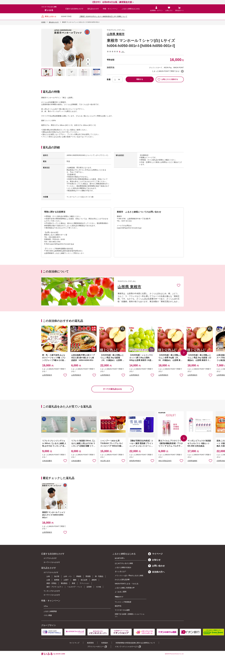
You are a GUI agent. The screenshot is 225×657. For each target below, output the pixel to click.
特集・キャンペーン (110, 9)
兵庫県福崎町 (192, 461)
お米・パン (68, 576)
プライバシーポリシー (95, 646)
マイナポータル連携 (122, 610)
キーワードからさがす (52, 562)
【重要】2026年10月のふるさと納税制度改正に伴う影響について (103, 16)
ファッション (84, 583)
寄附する (139, 79)
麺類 (74, 580)
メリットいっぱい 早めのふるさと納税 (129, 575)
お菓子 (66, 580)
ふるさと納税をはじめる (131, 9)
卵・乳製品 (99, 576)
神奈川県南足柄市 (165, 461)
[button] (183, 352)
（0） (123, 52)
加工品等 (84, 580)
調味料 (94, 580)
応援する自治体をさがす (74, 9)
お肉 (48, 576)
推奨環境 (90, 643)
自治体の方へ (158, 572)
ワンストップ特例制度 (123, 602)
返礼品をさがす (93, 9)
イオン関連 (48, 615)
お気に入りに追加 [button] (65, 375)
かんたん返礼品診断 (122, 579)
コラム (46, 606)
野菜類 (88, 576)
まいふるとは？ (120, 571)
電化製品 (64, 583)
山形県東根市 (47, 375)
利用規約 (104, 643)
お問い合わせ (158, 566)
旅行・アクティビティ (55, 587)
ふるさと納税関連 (50, 611)
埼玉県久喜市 (105, 461)
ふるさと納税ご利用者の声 (125, 588)
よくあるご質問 (120, 592)
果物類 (78, 576)
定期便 (89, 587)
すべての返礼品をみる (112, 389)
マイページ (157, 554)
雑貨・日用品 (51, 583)
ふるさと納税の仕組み (123, 567)
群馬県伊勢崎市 (135, 461)
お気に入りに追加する (169, 79)
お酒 (48, 580)
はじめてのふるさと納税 (124, 563)
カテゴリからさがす (51, 572)
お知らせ (156, 560)
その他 (98, 587)
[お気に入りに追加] (178, 285)
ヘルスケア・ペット (74, 587)
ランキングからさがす (52, 591)
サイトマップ (74, 643)
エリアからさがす (50, 558)
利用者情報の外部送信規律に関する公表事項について (135, 643)
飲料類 (56, 580)
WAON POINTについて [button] (182, 71)
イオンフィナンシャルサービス (126, 646)
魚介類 (56, 576)
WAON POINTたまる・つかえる (126, 584)
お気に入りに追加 (178, 285)
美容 (73, 583)
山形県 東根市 (116, 34)
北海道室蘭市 (47, 461)
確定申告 (118, 606)
